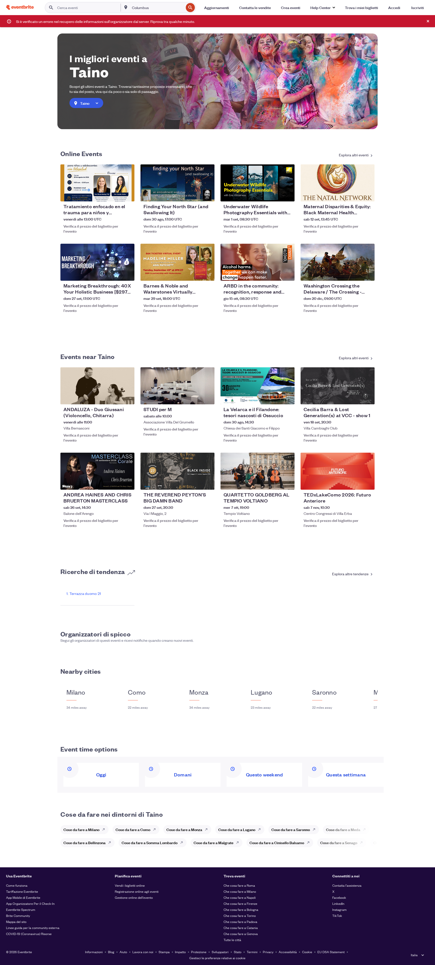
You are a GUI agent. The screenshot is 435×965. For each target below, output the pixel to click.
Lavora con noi (142, 951)
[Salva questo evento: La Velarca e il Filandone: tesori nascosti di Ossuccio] (275, 397)
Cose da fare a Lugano (236, 829)
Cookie (307, 951)
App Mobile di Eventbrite (23, 897)
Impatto (180, 951)
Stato (237, 951)
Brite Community (18, 915)
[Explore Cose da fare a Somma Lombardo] (183, 843)
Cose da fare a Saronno (290, 829)
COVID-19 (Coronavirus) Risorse (29, 933)
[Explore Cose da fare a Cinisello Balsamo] (309, 843)
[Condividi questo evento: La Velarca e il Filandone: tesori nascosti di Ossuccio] (287, 397)
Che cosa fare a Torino (240, 915)
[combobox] (157, 7)
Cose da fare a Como (133, 829)
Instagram (339, 909)
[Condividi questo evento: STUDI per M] (207, 397)
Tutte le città (232, 939)
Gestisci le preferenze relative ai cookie (217, 957)
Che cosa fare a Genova (241, 933)
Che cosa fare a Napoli (240, 897)
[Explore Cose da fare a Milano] (104, 830)
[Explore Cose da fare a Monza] (207, 830)
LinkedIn (338, 903)
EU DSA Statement (331, 951)
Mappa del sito (16, 921)
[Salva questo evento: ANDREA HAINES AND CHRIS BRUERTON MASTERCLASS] (115, 483)
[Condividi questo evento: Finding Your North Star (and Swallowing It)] (207, 194)
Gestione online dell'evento (134, 897)
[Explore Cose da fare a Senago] (362, 843)
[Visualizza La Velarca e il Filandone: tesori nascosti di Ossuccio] (258, 385)
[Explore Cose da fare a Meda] (365, 830)
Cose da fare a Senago (338, 842)
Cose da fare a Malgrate (213, 842)
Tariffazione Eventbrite (22, 891)
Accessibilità (288, 951)
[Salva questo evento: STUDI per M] (195, 397)
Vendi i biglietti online (130, 885)
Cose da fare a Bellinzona (84, 842)
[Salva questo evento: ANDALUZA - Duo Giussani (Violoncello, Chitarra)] (115, 397)
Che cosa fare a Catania (241, 927)
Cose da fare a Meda (343, 829)
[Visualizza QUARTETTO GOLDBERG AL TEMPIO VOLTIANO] (258, 471)
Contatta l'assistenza (346, 885)
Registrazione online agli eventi (137, 891)
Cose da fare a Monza (184, 829)
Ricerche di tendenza (92, 571)
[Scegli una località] (126, 7)
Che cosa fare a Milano (240, 891)
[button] (322, 7)
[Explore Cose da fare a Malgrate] (238, 843)
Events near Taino (87, 356)
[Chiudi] (428, 21)
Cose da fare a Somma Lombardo (149, 842)
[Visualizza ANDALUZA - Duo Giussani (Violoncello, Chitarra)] (97, 385)
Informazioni (94, 951)
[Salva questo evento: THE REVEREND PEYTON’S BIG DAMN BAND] (195, 483)
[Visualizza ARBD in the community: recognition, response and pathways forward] (258, 262)
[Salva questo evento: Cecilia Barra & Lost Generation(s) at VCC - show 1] (355, 397)
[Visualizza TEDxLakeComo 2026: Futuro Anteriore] (338, 471)
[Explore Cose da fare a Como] (155, 830)
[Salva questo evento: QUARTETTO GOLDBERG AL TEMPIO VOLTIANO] (275, 483)
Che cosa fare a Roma (239, 885)
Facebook (339, 897)
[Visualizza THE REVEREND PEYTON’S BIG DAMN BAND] (177, 471)
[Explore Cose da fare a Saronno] (315, 830)
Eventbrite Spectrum (20, 909)
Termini (252, 951)
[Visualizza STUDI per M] (177, 385)
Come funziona (16, 885)
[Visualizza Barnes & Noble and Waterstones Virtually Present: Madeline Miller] (177, 262)
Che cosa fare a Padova (240, 921)
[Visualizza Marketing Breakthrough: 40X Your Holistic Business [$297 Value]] (97, 262)
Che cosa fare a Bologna (241, 909)
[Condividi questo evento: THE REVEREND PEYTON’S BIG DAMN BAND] (207, 483)
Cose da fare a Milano (81, 829)
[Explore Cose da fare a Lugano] (260, 830)
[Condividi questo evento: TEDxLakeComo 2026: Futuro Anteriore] (367, 483)
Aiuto (123, 951)
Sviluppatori (220, 951)
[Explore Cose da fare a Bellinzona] (111, 843)
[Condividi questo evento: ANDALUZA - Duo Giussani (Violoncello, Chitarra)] (127, 397)
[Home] (20, 7)
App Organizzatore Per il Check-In (30, 903)
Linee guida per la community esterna (32, 927)
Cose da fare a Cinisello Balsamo (276, 842)
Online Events (81, 153)
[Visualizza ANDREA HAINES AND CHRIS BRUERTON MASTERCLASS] (97, 471)
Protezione (198, 951)
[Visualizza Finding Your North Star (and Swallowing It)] (177, 182)
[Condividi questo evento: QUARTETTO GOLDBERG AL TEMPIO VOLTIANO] (287, 483)
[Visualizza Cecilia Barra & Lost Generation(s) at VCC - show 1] (338, 385)
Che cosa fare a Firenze (240, 903)
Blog (111, 951)
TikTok (337, 915)
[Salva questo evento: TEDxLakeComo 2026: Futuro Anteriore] (355, 483)
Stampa (164, 951)
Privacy (268, 951)
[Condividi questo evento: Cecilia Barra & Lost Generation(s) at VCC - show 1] (367, 397)
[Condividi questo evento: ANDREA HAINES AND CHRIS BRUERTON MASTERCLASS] (127, 483)
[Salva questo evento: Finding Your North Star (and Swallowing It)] (195, 194)
